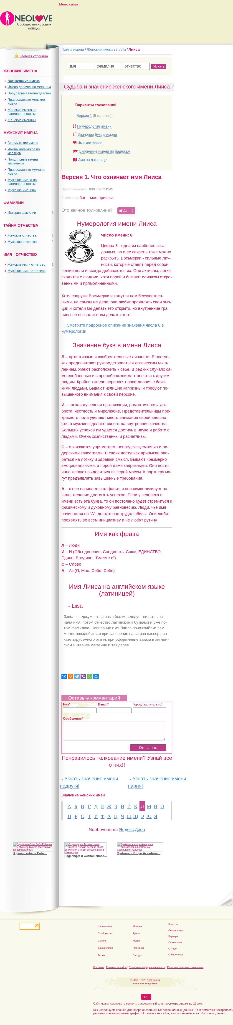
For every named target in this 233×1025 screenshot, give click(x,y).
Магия (136, 940)
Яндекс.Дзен (132, 829)
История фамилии (22, 212)
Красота (173, 924)
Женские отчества (22, 235)
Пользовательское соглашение (185, 967)
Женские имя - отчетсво (26, 264)
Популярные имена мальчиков (23, 161)
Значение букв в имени (97, 134)
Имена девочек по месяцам (29, 87)
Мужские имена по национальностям (22, 182)
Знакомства (105, 926)
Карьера (173, 936)
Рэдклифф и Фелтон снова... (85, 856)
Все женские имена (24, 81)
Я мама (137, 926)
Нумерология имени (94, 126)
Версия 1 (84, 116)
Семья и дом (175, 930)
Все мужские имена (23, 143)
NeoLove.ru (153, 980)
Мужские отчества (22, 242)
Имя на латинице (92, 160)
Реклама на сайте (116, 967)
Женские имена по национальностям (22, 112)
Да (127, 210)
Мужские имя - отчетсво (27, 271)
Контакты (98, 967)
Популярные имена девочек (29, 93)
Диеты (136, 933)
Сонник (102, 940)
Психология (175, 942)
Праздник (138, 948)
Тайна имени (105, 948)
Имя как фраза (89, 143)
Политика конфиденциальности (147, 967)
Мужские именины (22, 190)
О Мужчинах (175, 954)
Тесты (101, 955)
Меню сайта (68, 4)
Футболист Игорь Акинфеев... (138, 853)
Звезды (137, 955)
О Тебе (172, 948)
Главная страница (34, 56)
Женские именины (22, 120)
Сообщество (105, 933)
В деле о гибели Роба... (30, 853)
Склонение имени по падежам (104, 151)
